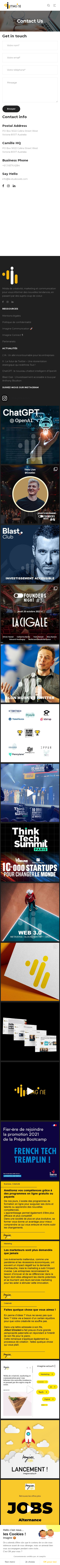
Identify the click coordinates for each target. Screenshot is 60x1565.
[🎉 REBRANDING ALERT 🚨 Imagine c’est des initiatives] (30, 1091)
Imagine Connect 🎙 (12, 335)
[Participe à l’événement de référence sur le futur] (30, 852)
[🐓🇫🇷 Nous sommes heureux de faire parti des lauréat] (30, 1151)
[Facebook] (3, 186)
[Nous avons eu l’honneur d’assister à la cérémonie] (30, 793)
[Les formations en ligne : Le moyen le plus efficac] (30, 1210)
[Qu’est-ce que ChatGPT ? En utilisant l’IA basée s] (30, 435)
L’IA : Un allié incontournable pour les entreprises (28, 355)
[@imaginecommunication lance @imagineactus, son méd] (30, 1449)
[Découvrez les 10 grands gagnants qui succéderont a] (30, 733)
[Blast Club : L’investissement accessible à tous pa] (30, 554)
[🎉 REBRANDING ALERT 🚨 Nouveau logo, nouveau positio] (30, 1031)
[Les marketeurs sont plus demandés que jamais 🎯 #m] (30, 1270)
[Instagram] (8, 186)
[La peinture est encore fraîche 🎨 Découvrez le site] (30, 1389)
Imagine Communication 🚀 (17, 328)
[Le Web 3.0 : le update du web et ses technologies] (30, 912)
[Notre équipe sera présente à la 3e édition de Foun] (30, 614)
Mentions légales (11, 315)
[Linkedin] (14, 186)
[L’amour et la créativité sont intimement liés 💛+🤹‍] (30, 1330)
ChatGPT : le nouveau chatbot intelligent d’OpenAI (29, 371)
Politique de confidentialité (16, 322)
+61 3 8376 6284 (11, 165)
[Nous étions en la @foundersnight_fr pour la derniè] (30, 494)
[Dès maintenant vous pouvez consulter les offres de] (30, 1509)
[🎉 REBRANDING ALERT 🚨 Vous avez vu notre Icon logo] (30, 972)
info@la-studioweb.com (15, 179)
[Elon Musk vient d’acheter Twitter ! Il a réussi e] (30, 673)
